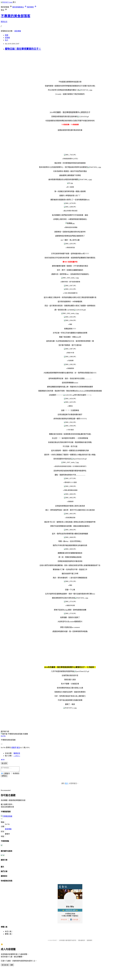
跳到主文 (4, 22)
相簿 (6, 35)
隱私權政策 (81, 940)
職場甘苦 (17, 753)
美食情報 (17, 31)
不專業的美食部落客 (15, 16)
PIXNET (54, 940)
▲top (3, 759)
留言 (18, 747)
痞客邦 (13, 747)
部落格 (7, 37)
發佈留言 (4, 776)
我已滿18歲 (5, 965)
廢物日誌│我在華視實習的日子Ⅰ (23, 48)
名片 (6, 40)
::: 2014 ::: (17, 756)
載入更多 (4, 763)
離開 (11, 965)
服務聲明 (89, 940)
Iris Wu (3, 736)
